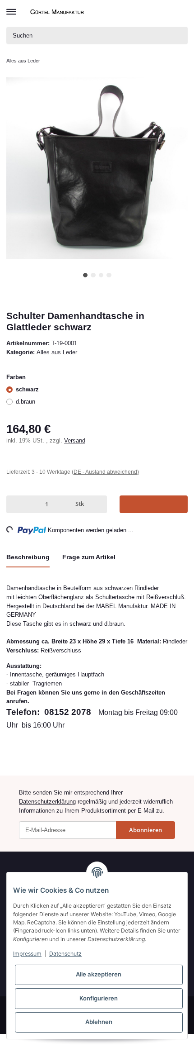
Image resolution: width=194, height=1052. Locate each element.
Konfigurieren (98, 998)
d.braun (25, 401)
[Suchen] (179, 35)
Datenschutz (65, 953)
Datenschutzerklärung (47, 801)
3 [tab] (101, 275)
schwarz (27, 389)
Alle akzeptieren (98, 974)
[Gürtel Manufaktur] (58, 11)
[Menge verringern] (14, 504)
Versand (74, 440)
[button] (165, 12)
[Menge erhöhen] (98, 504)
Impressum (27, 953)
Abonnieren (145, 830)
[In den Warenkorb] (154, 504)
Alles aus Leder (57, 352)
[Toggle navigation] (11, 8)
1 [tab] (85, 275)
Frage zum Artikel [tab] (88, 557)
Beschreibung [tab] (28, 557)
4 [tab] (108, 275)
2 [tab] (93, 275)
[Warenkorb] (180, 12)
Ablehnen (98, 1021)
